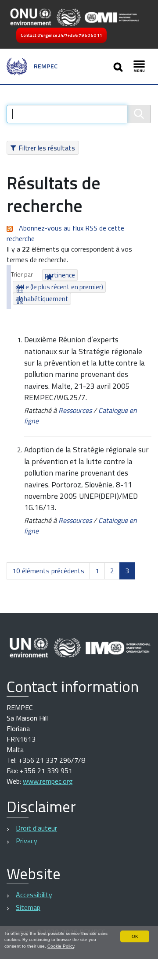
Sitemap (28, 907)
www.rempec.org (48, 781)
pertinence (60, 275)
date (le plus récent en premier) (59, 287)
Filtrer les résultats (46, 147)
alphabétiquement (41, 299)
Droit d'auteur (36, 828)
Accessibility (34, 894)
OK (135, 936)
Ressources (75, 410)
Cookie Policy (60, 946)
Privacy (26, 840)
